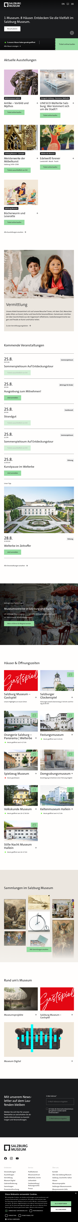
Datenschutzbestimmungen (61, 1110)
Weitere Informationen (36, 1207)
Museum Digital (9, 1180)
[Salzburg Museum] (12, 4)
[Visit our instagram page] (11, 1158)
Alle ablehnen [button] (61, 1209)
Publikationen (33, 1172)
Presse (30, 1188)
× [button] (75, 1193)
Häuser (54, 1180)
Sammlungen (8, 1186)
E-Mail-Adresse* (51, 1096)
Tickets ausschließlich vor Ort (17, 170)
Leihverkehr (32, 1180)
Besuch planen (12, 29)
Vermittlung (8, 1178)
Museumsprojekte (58, 1183)
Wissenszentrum (34, 1175)
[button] (27, 1219)
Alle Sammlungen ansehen (39, 949)
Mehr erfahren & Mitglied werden (19, 623)
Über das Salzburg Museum (61, 1175)
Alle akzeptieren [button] (61, 1203)
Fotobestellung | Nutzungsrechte (34, 1184)
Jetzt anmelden (12, 398)
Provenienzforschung (11, 1189)
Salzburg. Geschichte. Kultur (62, 1178)
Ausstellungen (9, 1175)
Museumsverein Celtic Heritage (60, 1190)
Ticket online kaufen (14, 112)
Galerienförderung (10, 1183)
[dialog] (39, 1206)
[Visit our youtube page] (17, 1158)
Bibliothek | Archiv (34, 1178)
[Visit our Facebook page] (5, 1158)
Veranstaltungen (10, 1172)
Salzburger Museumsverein (61, 1186)
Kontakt (55, 1172)
